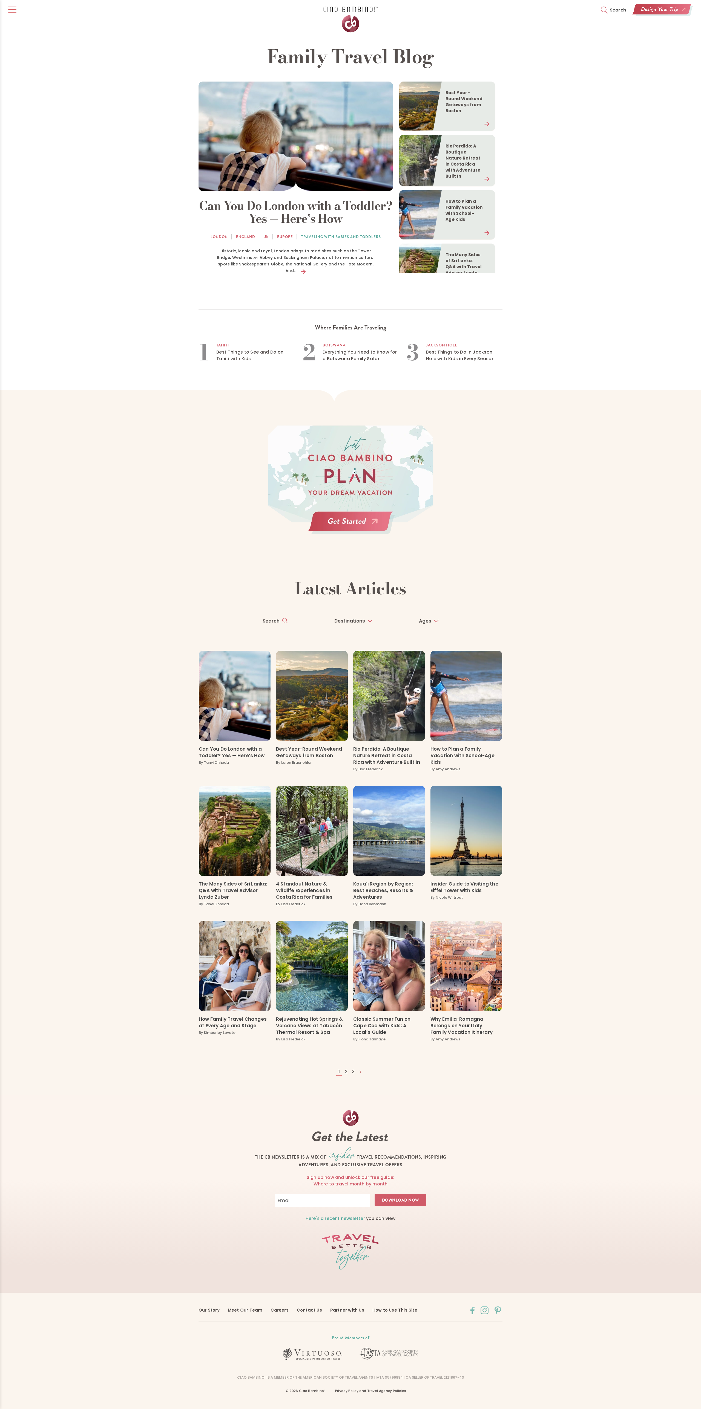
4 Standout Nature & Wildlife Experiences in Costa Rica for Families (304, 890)
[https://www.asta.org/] (388, 1353)
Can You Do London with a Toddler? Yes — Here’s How (232, 752)
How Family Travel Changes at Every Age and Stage (233, 1022)
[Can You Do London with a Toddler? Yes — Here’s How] (296, 136)
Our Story (209, 1310)
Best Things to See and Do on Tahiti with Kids (249, 355)
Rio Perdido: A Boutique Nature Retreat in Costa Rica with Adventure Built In (386, 755)
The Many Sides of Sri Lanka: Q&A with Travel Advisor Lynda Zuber (233, 890)
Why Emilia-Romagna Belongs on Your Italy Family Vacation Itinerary (461, 1025)
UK (266, 236)
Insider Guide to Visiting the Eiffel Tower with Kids (464, 887)
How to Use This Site (394, 1310)
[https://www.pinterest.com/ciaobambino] (498, 1310)
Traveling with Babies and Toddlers (341, 236)
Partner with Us (347, 1310)
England (245, 236)
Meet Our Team (245, 1310)
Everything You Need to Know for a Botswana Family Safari (360, 355)
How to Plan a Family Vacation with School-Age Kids (462, 755)
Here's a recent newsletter (335, 1218)
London (219, 236)
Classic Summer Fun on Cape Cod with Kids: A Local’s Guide (381, 1025)
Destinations (349, 621)
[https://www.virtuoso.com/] (313, 1354)
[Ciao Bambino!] (350, 21)
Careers (279, 1310)
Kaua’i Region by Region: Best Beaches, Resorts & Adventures (383, 890)
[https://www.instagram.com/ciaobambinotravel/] (485, 1310)
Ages (425, 621)
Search (271, 621)
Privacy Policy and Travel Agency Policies (370, 1390)
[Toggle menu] (12, 9)
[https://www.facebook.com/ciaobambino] (472, 1310)
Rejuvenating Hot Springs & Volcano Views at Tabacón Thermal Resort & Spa (309, 1025)
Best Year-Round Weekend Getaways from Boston (309, 752)
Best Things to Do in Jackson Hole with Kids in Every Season (460, 355)
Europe (285, 236)
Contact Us (309, 1310)
